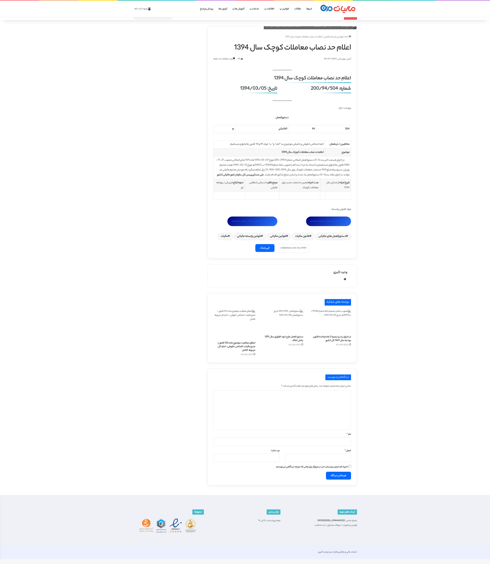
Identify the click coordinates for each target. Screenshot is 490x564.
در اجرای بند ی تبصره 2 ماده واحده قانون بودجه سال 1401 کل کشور (332, 338)
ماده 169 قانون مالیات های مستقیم (328, 221)
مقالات (297, 9)
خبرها (309, 9)
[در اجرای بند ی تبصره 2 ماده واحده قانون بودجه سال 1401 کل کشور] (330, 321)
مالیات (224, 236)
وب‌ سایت (275, 451)
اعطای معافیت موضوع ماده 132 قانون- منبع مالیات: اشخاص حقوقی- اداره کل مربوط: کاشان (236, 346)
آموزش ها (239, 9)
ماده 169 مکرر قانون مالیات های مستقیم (252, 221)
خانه (347, 37)
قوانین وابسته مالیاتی (333, 37)
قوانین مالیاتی (278, 236)
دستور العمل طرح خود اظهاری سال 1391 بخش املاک (284, 338)
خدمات (255, 9)
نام (349, 434)
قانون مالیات (302, 236)
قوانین (285, 9)
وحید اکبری (340, 272)
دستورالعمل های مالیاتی (332, 236)
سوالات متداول (334, 525)
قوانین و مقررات (350, 525)
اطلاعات (270, 9)
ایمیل (348, 451)
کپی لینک (265, 248)
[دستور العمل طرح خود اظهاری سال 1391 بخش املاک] (282, 321)
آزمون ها (223, 9)
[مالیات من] (338, 9)
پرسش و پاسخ (206, 9)
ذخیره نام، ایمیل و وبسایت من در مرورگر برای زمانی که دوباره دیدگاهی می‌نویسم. (312, 467)
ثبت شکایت (319, 525)
